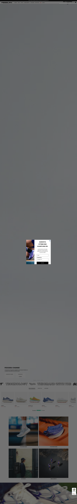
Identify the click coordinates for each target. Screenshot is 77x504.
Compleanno (39, 257)
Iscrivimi (42, 262)
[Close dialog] (49, 240)
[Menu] (75, 488)
